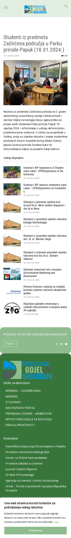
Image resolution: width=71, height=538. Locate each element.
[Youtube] (66, 343)
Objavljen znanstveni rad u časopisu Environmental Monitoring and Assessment (42, 273)
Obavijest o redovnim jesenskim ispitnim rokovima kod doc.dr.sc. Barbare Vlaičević (45, 256)
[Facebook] (56, 343)
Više (56, 522)
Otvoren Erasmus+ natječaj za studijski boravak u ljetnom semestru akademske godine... (44, 290)
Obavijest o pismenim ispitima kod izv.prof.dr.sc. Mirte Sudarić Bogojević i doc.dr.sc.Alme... (44, 205)
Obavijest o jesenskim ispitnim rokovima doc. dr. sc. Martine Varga (45, 237)
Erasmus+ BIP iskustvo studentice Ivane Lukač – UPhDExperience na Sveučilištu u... (45, 188)
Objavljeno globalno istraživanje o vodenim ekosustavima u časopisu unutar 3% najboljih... (45, 307)
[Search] (66, 6)
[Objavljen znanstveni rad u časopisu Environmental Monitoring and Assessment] (12, 274)
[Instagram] (61, 343)
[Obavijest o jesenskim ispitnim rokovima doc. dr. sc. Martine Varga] (12, 240)
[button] (5, 7)
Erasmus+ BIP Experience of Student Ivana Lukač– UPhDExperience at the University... (43, 171)
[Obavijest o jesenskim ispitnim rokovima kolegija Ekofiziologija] (12, 224)
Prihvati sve (35, 530)
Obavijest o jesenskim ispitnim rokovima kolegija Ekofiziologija (45, 221)
